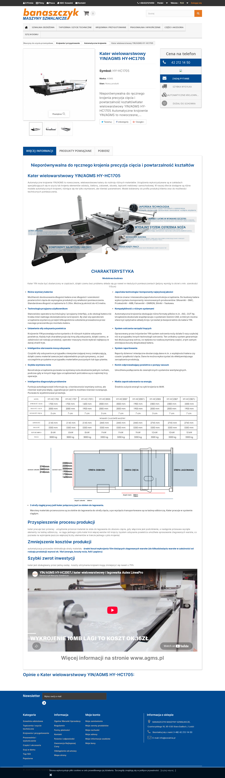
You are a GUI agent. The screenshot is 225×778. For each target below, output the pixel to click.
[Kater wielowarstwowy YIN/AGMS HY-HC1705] (36, 129)
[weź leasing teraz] (180, 70)
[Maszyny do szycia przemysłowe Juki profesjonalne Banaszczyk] (51, 14)
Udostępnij (122, 122)
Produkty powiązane (75, 151)
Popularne (28, 758)
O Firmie (28, 3)
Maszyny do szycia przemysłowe (38, 43)
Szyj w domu (31, 34)
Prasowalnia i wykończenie (145, 27)
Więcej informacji (39, 151)
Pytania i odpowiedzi (64, 739)
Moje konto (92, 714)
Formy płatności (62, 730)
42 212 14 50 (180, 62)
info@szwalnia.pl (167, 738)
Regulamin (59, 725)
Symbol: (105, 70)
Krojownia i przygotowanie (111, 27)
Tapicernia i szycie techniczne (75, 27)
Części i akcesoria (174, 27)
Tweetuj (107, 122)
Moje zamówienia (94, 721)
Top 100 (27, 754)
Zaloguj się (196, 3)
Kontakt (80, 3)
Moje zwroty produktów (97, 725)
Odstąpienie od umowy (65, 751)
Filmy (40, 3)
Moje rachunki (92, 730)
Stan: (102, 83)
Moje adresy (91, 734)
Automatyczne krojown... (183, 95)
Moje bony (90, 743)
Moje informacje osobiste (97, 739)
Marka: (102, 78)
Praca (51, 3)
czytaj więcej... (168, 770)
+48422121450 (146, 3)
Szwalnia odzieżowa (43, 27)
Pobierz (104, 151)
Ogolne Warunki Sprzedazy (67, 721)
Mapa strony (60, 755)
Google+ (139, 122)
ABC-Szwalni (65, 3)
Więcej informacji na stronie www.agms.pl (112, 658)
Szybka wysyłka (182, 86)
